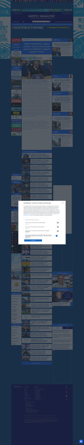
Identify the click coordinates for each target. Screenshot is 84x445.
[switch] (57, 222)
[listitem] (42, 220)
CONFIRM (33, 240)
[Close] (63, 203)
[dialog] (42, 222)
